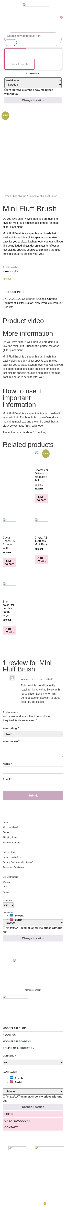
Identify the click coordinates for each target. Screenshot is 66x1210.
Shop (14, 196)
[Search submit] (11, 42)
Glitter (20, 303)
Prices (6, 832)
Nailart (22, 196)
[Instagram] (22, 948)
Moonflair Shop (14, 1028)
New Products (43, 303)
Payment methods (12, 842)
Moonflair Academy (17, 1041)
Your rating (11, 728)
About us (9, 1034)
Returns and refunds (13, 857)
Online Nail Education (18, 1048)
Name (7, 763)
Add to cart (41, 498)
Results (15, 53)
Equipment (9, 303)
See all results (19, 64)
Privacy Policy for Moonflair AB (18, 862)
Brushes (33, 196)
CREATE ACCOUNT (17, 1120)
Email (7, 779)
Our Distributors (10, 877)
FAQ (5, 887)
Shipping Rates (10, 837)
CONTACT (11, 1127)
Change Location (33, 100)
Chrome (52, 298)
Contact (6, 892)
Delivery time (9, 852)
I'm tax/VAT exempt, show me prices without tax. (28, 91)
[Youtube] (44, 948)
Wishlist (6, 882)
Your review (11, 741)
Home (6, 196)
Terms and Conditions (13, 867)
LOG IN (9, 1114)
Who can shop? (10, 827)
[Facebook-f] (33, 948)
